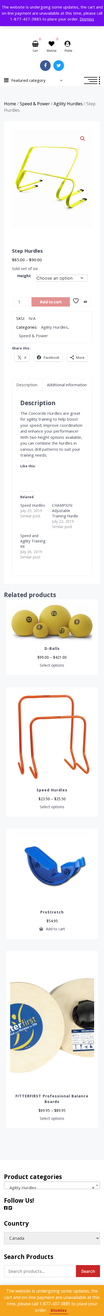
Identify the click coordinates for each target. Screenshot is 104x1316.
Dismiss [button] (87, 19)
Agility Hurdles (68, 104)
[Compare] (85, 302)
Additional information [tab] (67, 384)
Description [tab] (26, 384)
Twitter (58, 65)
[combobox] (52, 1185)
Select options (52, 665)
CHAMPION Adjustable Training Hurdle (65, 510)
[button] (82, 138)
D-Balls (52, 648)
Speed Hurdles (32, 505)
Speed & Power (35, 104)
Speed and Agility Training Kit (32, 541)
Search (88, 1271)
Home (10, 104)
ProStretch (52, 912)
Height (24, 275)
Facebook (45, 65)
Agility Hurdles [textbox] (50, 1187)
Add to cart (51, 301)
